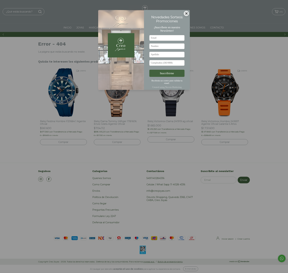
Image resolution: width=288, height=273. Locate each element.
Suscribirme (167, 73)
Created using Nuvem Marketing (167, 87)
